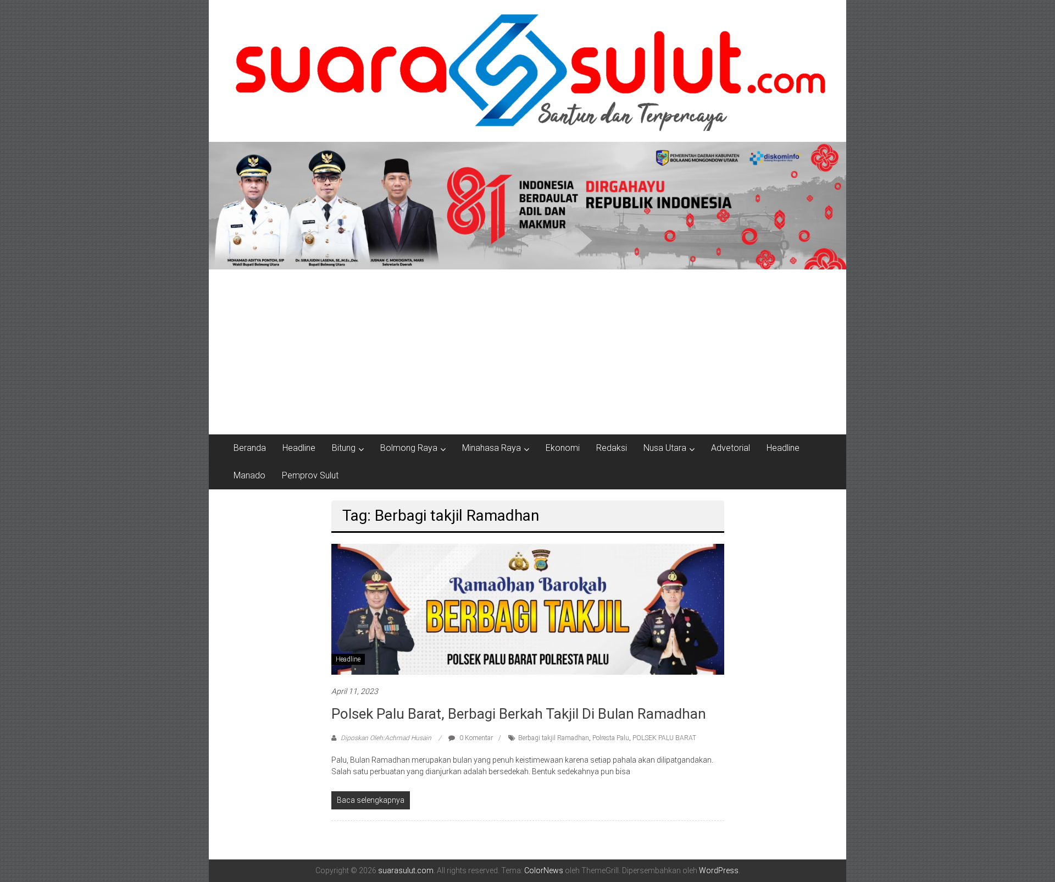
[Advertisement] (527, 352)
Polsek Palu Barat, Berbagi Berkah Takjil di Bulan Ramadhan (518, 713)
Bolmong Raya (408, 448)
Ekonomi (563, 448)
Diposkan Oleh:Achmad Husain (386, 738)
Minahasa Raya (491, 448)
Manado (249, 475)
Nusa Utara (664, 448)
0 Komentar (475, 738)
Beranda (250, 448)
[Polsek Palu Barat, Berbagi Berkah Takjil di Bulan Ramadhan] (527, 608)
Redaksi (611, 448)
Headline (298, 448)
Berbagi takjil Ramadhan (553, 738)
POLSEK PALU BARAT (664, 738)
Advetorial (730, 448)
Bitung (344, 448)
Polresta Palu (610, 738)
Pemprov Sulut (310, 475)
